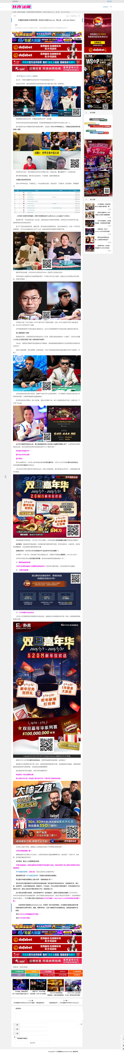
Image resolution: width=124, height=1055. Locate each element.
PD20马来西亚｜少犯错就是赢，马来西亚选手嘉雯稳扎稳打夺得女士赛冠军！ (103, 223)
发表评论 (74, 16)
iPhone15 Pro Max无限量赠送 (102, 135)
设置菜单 (109, 1)
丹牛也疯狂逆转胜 (32, 875)
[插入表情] (79, 1024)
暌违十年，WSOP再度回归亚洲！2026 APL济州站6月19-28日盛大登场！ (38, 994)
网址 (16, 1034)
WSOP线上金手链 (48, 975)
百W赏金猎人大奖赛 (98, 131)
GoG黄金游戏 (77, 971)
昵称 (16, 1025)
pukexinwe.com (36, 905)
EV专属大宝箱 (19, 971)
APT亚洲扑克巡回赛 (99, 119)
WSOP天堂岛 (34, 975)
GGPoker (62, 971)
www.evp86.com (28, 76)
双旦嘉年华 (77, 975)
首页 (15, 12)
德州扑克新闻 (21, 12)
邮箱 (16, 1029)
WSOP (19, 975)
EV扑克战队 (48, 971)
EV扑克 (34, 971)
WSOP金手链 (62, 975)
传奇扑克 (105, 123)
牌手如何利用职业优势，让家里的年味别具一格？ (102, 240)
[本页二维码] (121, 1049)
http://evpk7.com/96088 (62, 898)
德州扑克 (93, 121)
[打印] (67, 16)
